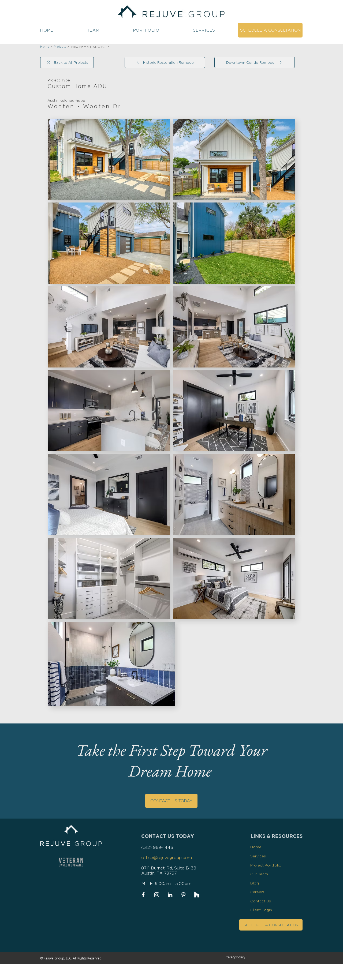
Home (256, 847)
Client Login (261, 910)
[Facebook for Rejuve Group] (143, 894)
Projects (60, 46)
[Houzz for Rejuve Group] (196, 894)
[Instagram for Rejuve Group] (156, 894)
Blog (254, 883)
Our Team (259, 874)
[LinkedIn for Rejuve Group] (170, 894)
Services (258, 856)
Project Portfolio (265, 865)
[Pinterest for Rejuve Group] (183, 894)
